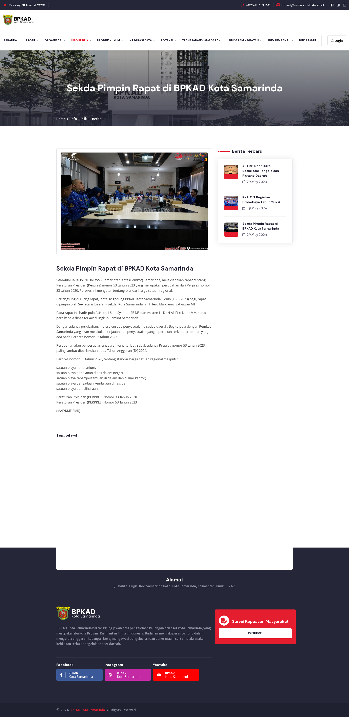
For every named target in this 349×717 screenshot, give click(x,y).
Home (60, 119)
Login (338, 41)
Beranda (10, 40)
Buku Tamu (307, 40)
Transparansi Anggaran (201, 40)
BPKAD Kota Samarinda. (87, 710)
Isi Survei (255, 633)
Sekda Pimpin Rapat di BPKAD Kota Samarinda (260, 226)
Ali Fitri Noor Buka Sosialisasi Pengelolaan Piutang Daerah (260, 171)
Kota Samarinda (81, 675)
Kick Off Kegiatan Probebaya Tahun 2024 (261, 199)
